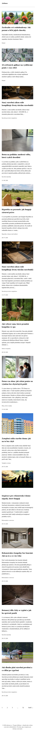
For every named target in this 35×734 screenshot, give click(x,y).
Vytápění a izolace (6, 463)
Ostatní (3, 43)
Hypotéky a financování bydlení (10, 234)
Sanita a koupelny (6, 348)
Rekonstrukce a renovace (8, 520)
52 (23, 707)
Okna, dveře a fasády (7, 405)
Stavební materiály (6, 176)
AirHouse (5, 3)
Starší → (30, 707)
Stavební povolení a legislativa (9, 118)
